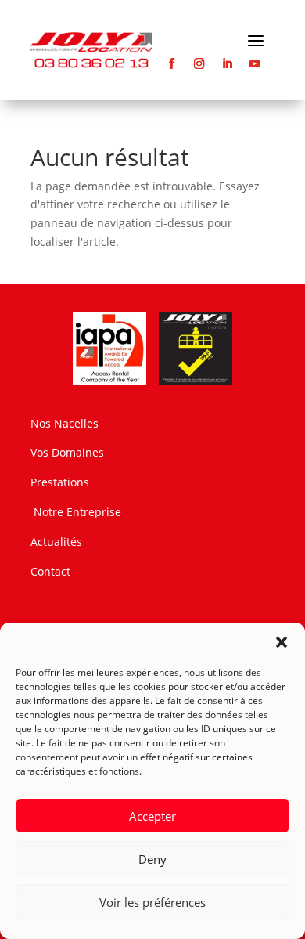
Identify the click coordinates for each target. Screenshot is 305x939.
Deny (152, 859)
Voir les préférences (152, 902)
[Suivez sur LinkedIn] (227, 63)
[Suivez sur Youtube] (254, 63)
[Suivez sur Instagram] (199, 63)
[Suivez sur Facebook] (171, 63)
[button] (281, 642)
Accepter (152, 816)
